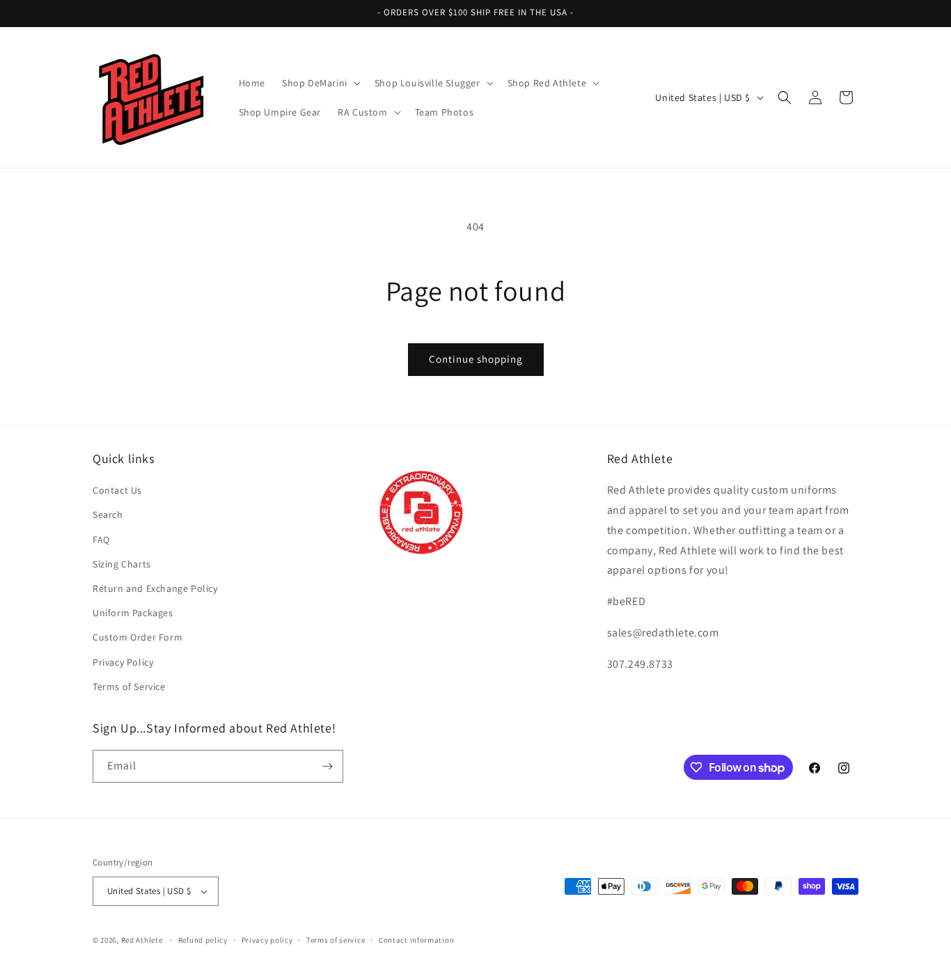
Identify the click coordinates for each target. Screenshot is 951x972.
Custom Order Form (137, 637)
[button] (320, 82)
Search (108, 514)
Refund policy (203, 940)
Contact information (416, 940)
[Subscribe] (327, 766)
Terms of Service (129, 686)
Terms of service (335, 940)
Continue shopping (476, 359)
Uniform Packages (133, 612)
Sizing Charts (122, 564)
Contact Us (117, 490)
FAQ (101, 539)
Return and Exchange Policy (155, 588)
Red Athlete (142, 940)
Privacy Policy (123, 662)
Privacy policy (267, 940)
